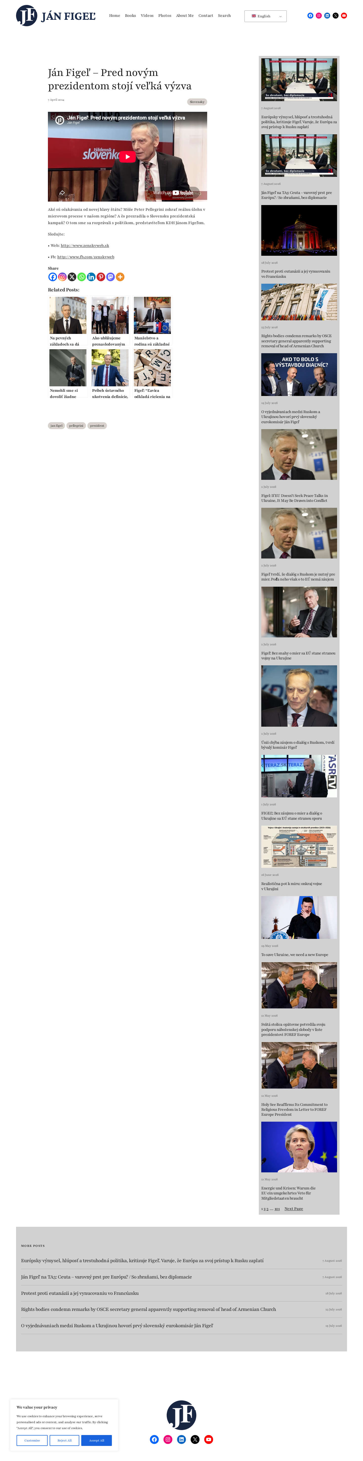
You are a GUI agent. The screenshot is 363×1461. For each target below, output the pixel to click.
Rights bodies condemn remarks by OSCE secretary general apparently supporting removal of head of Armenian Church (296, 340)
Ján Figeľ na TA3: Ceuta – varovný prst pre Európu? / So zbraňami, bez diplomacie (296, 195)
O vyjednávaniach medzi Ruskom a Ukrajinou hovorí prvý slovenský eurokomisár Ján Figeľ (290, 416)
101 (277, 1208)
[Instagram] (62, 277)
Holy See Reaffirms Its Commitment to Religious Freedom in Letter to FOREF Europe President (294, 1109)
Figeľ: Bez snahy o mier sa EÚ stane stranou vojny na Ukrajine (298, 656)
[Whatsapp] (81, 277)
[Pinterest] (101, 277)
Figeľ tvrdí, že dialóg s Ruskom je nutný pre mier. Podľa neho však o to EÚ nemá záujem (298, 577)
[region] (64, 1425)
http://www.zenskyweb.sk (85, 245)
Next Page (293, 1208)
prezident (97, 426)
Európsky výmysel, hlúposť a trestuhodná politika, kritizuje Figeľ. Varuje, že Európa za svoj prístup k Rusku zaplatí (299, 122)
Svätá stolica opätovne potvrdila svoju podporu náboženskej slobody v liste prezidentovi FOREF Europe (293, 1029)
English (263, 16)
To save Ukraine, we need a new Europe (294, 954)
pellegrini (76, 426)
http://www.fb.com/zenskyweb (85, 257)
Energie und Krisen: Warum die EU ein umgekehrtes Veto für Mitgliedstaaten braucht (288, 1193)
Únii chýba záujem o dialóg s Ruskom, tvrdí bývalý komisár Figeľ (297, 745)
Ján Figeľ (69, 16)
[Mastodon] (110, 277)
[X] (72, 277)
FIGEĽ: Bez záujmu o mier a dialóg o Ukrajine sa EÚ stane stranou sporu (291, 816)
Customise (32, 1440)
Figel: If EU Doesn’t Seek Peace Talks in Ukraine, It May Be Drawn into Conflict (294, 498)
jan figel (56, 426)
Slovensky (197, 102)
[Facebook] (52, 277)
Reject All (65, 1440)
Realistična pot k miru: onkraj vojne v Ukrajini (291, 886)
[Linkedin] (91, 277)
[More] (120, 277)
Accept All (96, 1440)
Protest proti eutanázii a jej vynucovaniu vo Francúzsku (295, 274)
